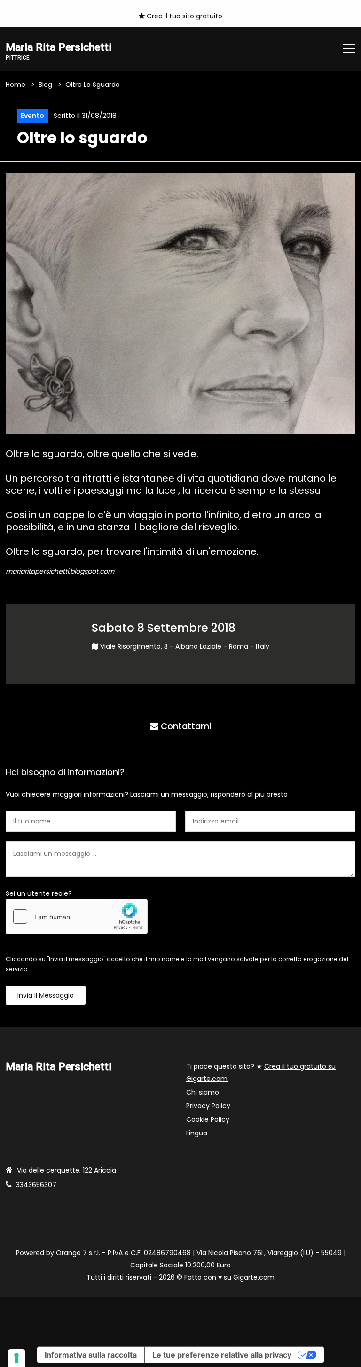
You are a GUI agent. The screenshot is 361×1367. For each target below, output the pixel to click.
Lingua (196, 1133)
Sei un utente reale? (39, 893)
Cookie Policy (207, 1119)
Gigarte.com (254, 1277)
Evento (32, 115)
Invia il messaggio (45, 995)
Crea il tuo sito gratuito (183, 16)
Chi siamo (202, 1092)
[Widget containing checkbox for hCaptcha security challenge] (77, 916)
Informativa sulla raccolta (91, 1354)
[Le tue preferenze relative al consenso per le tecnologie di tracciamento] (16, 1358)
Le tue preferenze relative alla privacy (221, 1354)
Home (15, 84)
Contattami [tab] (184, 726)
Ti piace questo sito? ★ (261, 1072)
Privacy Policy (208, 1106)
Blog (45, 84)
